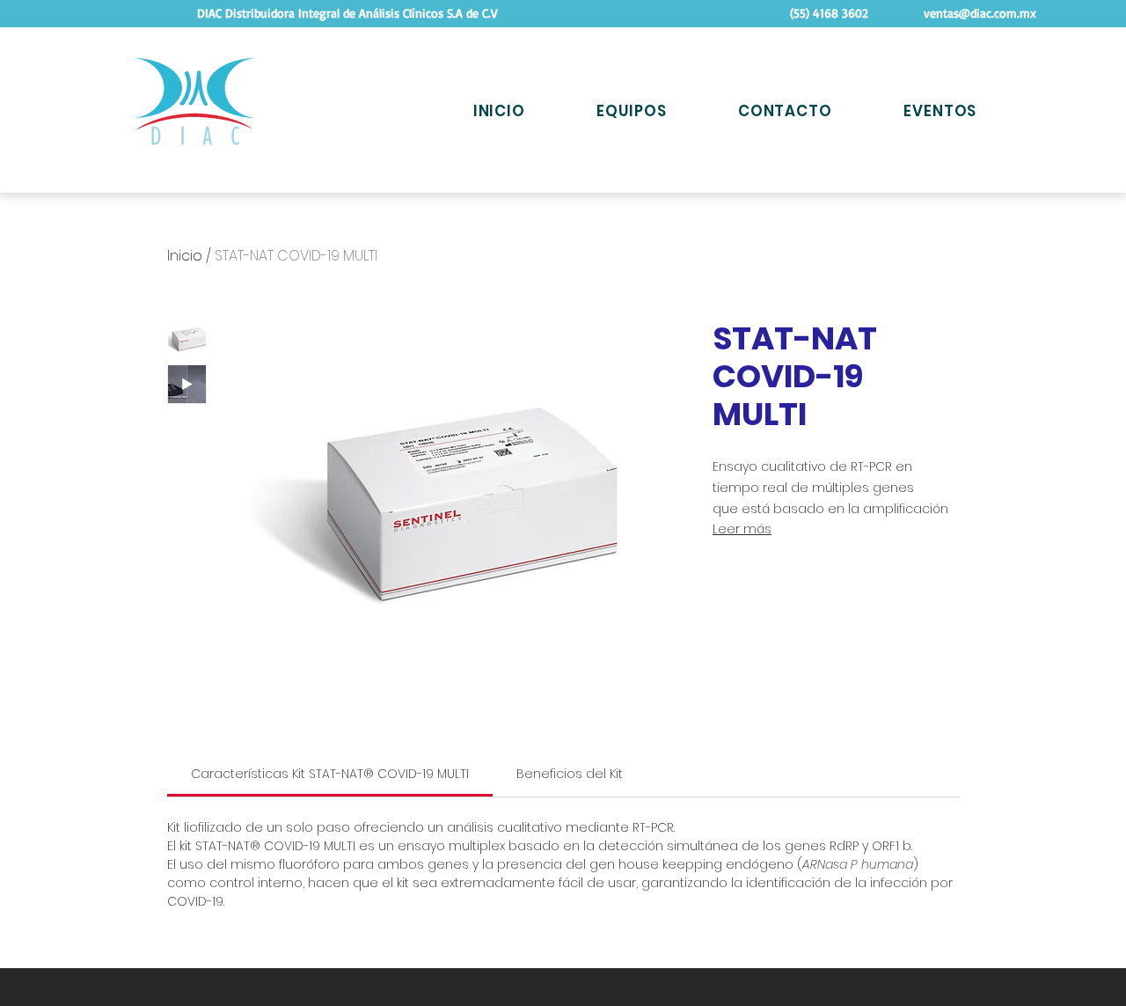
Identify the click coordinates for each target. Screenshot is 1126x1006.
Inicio (184, 256)
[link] (330, 773)
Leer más (742, 529)
